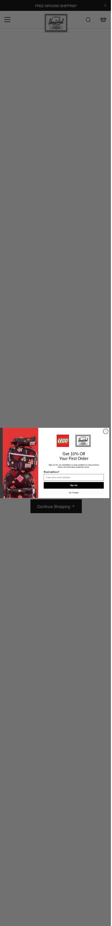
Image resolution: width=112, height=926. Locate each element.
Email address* (49, 472)
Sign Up (71, 485)
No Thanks (71, 493)
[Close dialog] (103, 431)
